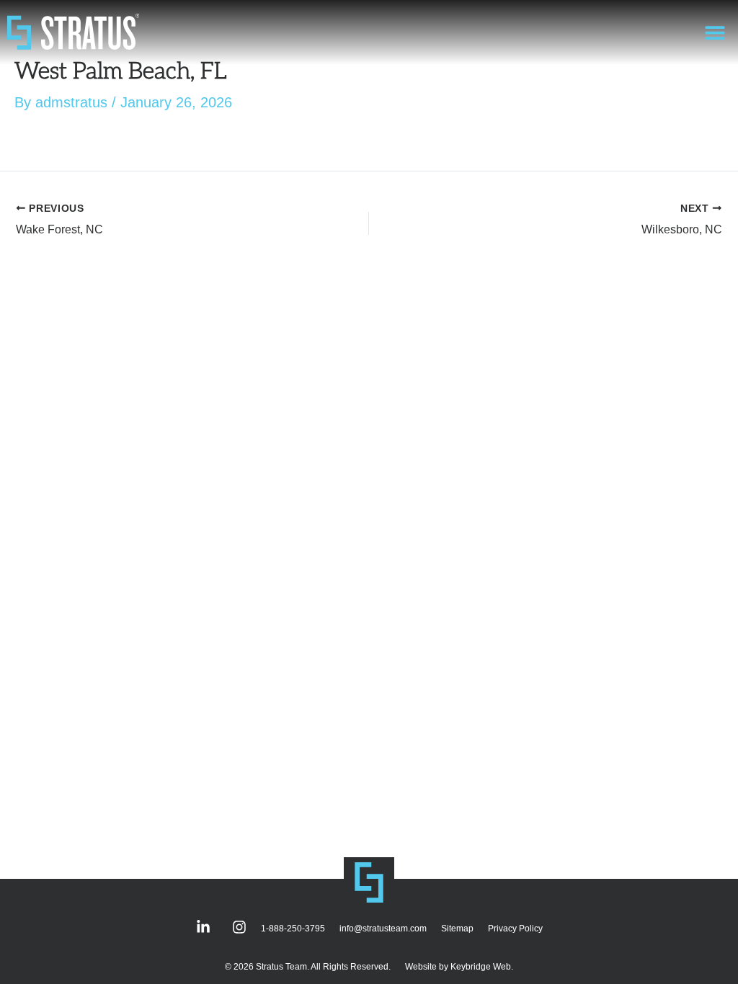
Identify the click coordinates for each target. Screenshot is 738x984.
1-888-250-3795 (293, 928)
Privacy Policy (515, 928)
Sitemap (457, 928)
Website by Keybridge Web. (459, 967)
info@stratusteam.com (383, 928)
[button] (714, 33)
